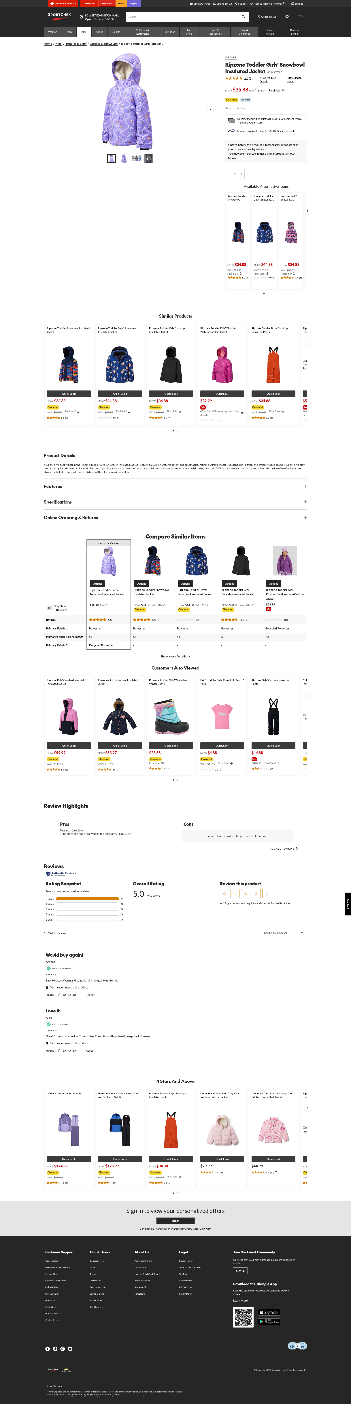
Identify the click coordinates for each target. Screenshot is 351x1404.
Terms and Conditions (190, 1267)
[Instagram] (62, 1349)
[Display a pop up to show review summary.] (277, 1173)
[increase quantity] (241, 174)
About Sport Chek (143, 1260)
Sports (116, 31)
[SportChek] (107, 3)
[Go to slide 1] (111, 158)
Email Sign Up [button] (224, 3)
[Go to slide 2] (124, 158)
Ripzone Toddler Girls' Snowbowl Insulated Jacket (265, 68)
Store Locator (52, 1293)
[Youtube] (70, 1349)
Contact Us (50, 1307)
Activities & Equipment (142, 31)
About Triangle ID (143, 1280)
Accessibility (185, 1280)
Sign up (240, 1270)
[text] (238, 278)
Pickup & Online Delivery (57, 1267)
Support (243, 3)
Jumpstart (139, 1293)
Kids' (58, 43)
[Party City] (134, 3)
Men (69, 31)
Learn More (240, 1300)
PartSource (95, 1280)
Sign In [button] (299, 3)
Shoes (99, 31)
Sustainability (141, 1287)
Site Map (183, 1274)
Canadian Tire (97, 1260)
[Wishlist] (287, 17)
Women (52, 31)
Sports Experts (97, 1293)
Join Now (205, 1228)
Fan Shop (189, 31)
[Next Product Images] (210, 110)
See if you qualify (287, 130)
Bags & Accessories (215, 31)
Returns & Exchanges (55, 1280)
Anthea (50, 961)
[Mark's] (121, 3)
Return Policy (185, 1293)
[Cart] (301, 17)
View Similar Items (294, 79)
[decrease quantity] (228, 174)
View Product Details (268, 79)
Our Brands (140, 1267)
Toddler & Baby (76, 43)
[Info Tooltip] (283, 90)
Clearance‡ (231, 99)
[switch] (52, 608)
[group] (68, 407)
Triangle (94, 1274)
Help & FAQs (51, 1287)
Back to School (294, 31)
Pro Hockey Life (97, 1287)
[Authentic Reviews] (61, 874)
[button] (243, 17)
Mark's (93, 1267)
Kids (83, 31)
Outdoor (170, 31)
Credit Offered (202, 3)
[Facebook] (47, 1349)
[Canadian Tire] (89, 3)
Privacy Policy (186, 1260)
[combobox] (286, 933)
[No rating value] (186, 620)
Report (90, 994)
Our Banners (96, 1307)
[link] (240, 78)
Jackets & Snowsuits (104, 43)
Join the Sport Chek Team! (147, 1274)
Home (48, 43)
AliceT (50, 1017)
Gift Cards (50, 1300)
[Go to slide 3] (136, 158)
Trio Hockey (96, 1300)
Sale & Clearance (244, 31)
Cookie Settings (53, 1320)
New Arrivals (270, 31)
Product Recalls (53, 1313)
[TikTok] (55, 1349)
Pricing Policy (185, 1287)
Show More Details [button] (174, 656)
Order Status (268, 16)
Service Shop (51, 1274)
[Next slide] (307, 211)
